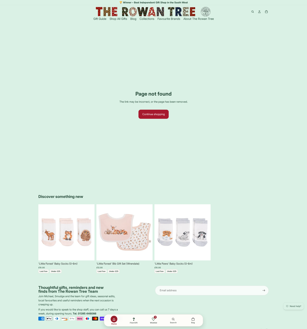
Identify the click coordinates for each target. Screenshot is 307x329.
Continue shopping (153, 114)
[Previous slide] (43, 232)
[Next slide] (89, 232)
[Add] (89, 255)
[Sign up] (263, 290)
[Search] (252, 11)
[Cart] (266, 11)
